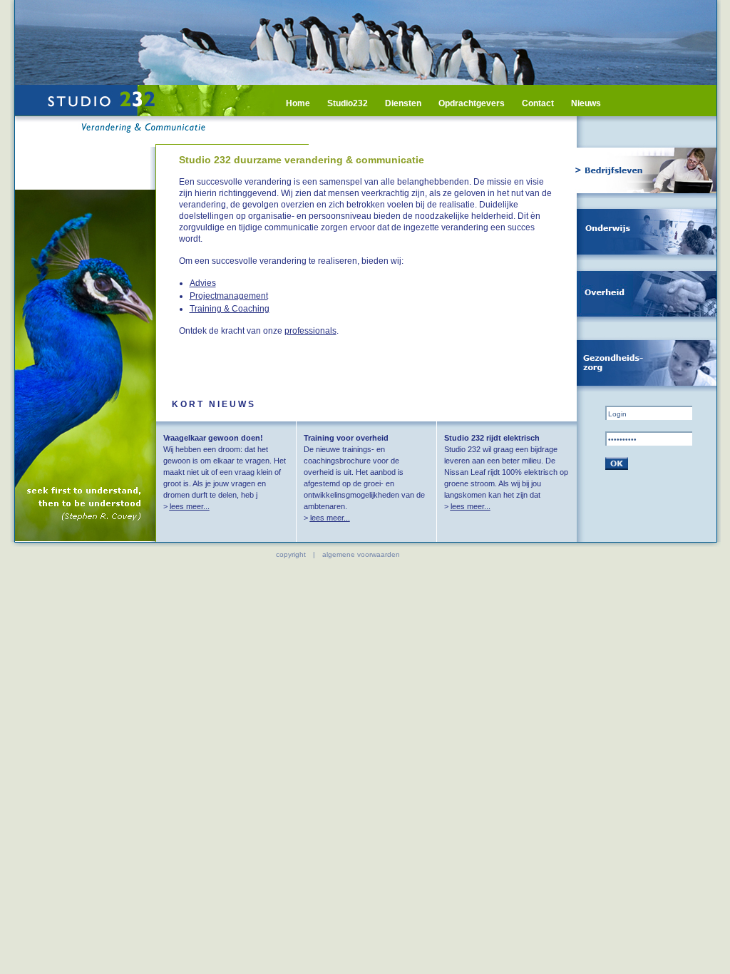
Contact (538, 103)
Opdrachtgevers (471, 103)
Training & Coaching (229, 309)
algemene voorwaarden (361, 554)
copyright (291, 554)
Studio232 (347, 103)
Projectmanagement (229, 296)
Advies (203, 283)
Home (298, 103)
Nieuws (586, 103)
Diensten (403, 103)
